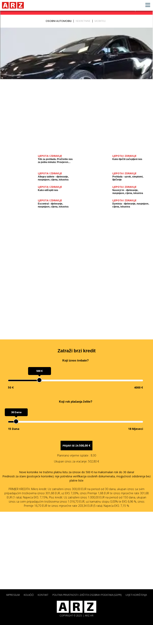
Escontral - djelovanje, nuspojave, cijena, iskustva (53, 205)
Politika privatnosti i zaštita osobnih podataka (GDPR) (87, 595)
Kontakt (43, 595)
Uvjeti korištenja (136, 595)
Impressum (13, 595)
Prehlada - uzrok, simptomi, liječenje (127, 178)
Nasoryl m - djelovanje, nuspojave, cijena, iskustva (127, 192)
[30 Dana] (16, 421)
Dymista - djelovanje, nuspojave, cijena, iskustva (130, 205)
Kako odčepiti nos (48, 190)
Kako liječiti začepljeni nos (127, 159)
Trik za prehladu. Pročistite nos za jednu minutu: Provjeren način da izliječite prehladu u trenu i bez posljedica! (55, 161)
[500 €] (39, 380)
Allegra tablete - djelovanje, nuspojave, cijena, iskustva (53, 178)
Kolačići (29, 595)
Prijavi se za (76, 445)
